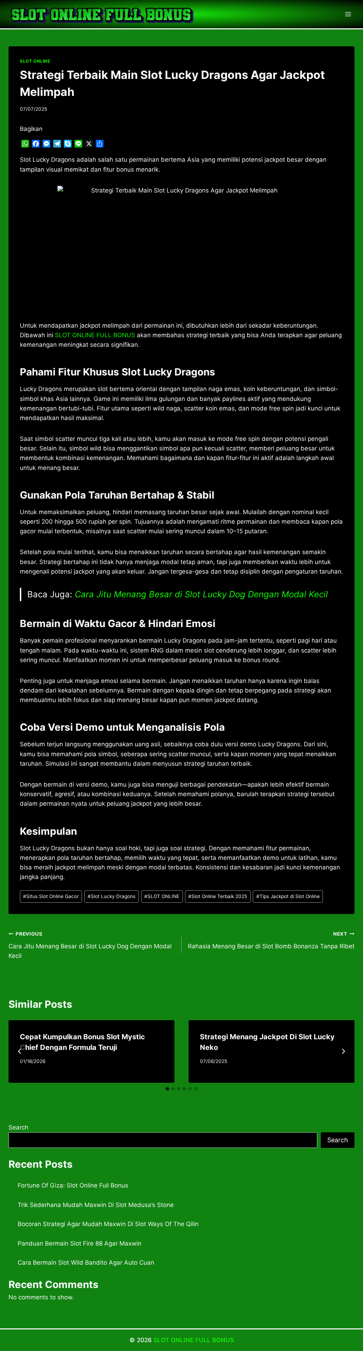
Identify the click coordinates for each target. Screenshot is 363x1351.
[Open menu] (347, 13)
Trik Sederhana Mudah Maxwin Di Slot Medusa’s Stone (96, 1204)
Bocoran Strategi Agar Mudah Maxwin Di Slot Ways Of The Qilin (108, 1224)
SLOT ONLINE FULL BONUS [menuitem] (95, 335)
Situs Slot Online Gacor (51, 896)
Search (18, 1127)
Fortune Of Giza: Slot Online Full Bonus (73, 1185)
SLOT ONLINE (35, 61)
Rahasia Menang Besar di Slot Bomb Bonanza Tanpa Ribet (271, 940)
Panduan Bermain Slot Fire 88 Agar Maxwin (79, 1243)
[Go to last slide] (20, 1051)
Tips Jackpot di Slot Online (288, 896)
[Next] (343, 1051)
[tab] (167, 1089)
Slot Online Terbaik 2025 (217, 896)
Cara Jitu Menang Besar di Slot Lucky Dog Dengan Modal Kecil (201, 594)
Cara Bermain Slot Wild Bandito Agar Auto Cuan (86, 1262)
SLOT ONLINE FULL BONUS (193, 1340)
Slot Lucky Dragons (111, 896)
